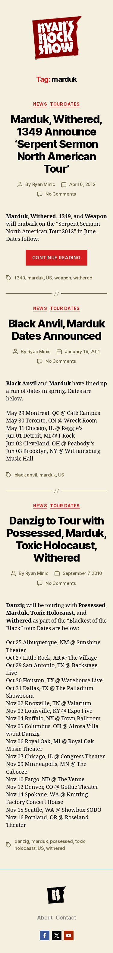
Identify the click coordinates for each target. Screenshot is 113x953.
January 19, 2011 (82, 351)
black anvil (25, 475)
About (45, 917)
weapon (62, 278)
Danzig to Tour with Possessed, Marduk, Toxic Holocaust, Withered (56, 539)
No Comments (61, 194)
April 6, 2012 (82, 184)
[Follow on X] (56, 935)
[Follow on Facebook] (44, 935)
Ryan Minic (43, 184)
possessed (61, 841)
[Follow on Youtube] (69, 935)
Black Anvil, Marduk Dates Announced (56, 330)
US (49, 278)
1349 (19, 278)
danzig (21, 841)
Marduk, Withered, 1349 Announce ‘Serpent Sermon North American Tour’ (56, 144)
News (40, 104)
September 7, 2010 (82, 573)
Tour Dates (65, 104)
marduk (35, 278)
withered (82, 278)
